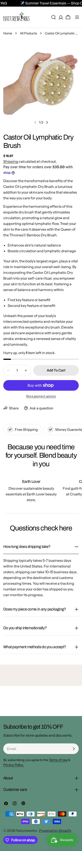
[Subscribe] (73, 748)
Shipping (10, 161)
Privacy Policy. (13, 765)
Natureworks (27, 830)
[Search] (53, 17)
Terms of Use (58, 760)
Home (7, 33)
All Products (28, 33)
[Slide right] (47, 122)
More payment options (41, 396)
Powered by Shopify (55, 830)
